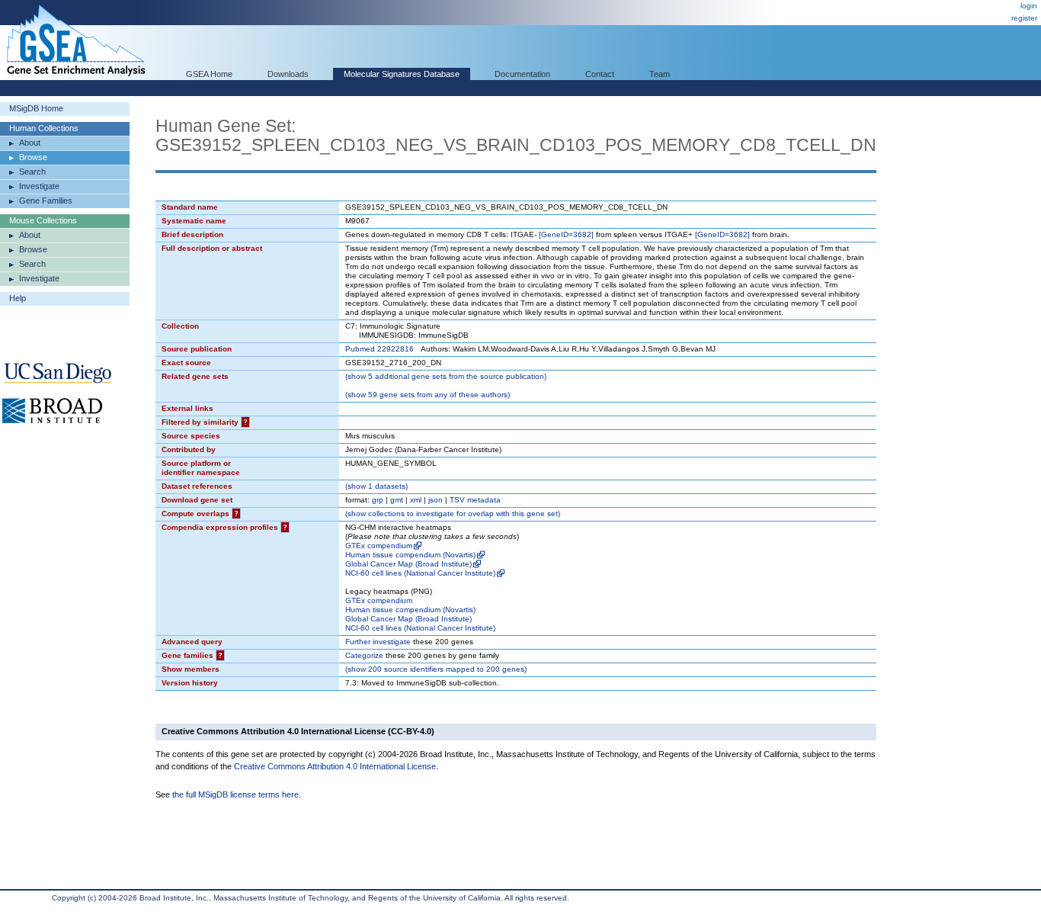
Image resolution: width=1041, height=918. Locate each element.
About (29, 142)
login (1028, 6)
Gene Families (45, 200)
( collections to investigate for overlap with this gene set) (452, 513)
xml (415, 500)
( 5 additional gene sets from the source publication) (445, 376)
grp (377, 500)
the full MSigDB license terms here (235, 794)
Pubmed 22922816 (379, 349)
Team (659, 74)
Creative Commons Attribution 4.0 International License (335, 766)
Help (17, 298)
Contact (599, 74)
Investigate (39, 186)
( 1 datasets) (376, 486)
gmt (396, 500)
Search (32, 171)
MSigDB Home (36, 108)
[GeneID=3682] (566, 234)
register (1024, 18)
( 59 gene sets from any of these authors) (427, 394)
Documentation (522, 74)
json (435, 500)
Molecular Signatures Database (402, 74)
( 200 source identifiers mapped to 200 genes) (436, 669)
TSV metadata (475, 500)
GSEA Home (209, 74)
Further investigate (378, 641)
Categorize (364, 655)
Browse (33, 157)
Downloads (288, 74)
